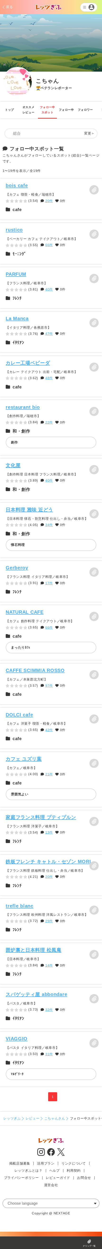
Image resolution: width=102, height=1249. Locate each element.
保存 (93, 189)
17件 (49, 583)
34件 (49, 525)
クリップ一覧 (89, 1246)
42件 (49, 730)
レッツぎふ (12, 1118)
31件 (49, 1054)
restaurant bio (23, 407)
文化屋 (13, 465)
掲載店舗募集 (19, 1163)
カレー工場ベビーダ (28, 362)
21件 (49, 774)
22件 (49, 422)
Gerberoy (17, 567)
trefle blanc (19, 905)
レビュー (33, 1118)
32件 (49, 1010)
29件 (49, 921)
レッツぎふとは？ (28, 1170)
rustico (14, 229)
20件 (49, 201)
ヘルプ (54, 1170)
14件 (49, 965)
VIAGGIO (17, 1038)
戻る (9, 7)
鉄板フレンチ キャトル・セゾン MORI (48, 861)
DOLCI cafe (19, 714)
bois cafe (17, 185)
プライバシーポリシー (21, 1178)
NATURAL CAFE (25, 612)
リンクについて (73, 1163)
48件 (49, 378)
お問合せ (84, 1178)
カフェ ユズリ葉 (24, 758)
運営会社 (51, 1185)
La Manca (17, 318)
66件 (49, 245)
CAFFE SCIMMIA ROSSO (35, 670)
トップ (9, 109)
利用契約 (74, 1170)
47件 (49, 334)
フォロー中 (66, 109)
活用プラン (46, 1163)
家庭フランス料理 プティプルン (41, 817)
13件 (49, 832)
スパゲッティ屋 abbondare (36, 994)
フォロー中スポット (47, 110)
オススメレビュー (29, 110)
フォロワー (85, 109)
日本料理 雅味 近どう (29, 509)
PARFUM (16, 274)
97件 (49, 685)
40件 (49, 289)
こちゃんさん (54, 1118)
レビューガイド (58, 1178)
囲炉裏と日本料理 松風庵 (33, 950)
